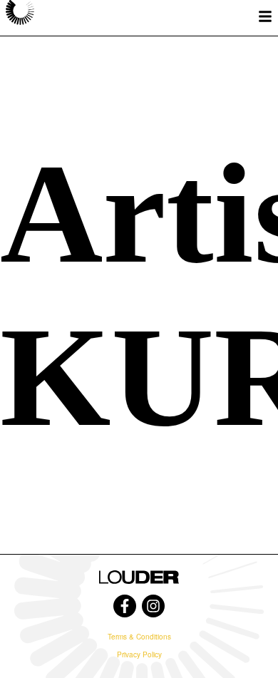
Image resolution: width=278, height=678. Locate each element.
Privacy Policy (139, 654)
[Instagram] (153, 606)
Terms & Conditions (139, 637)
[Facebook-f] (124, 606)
